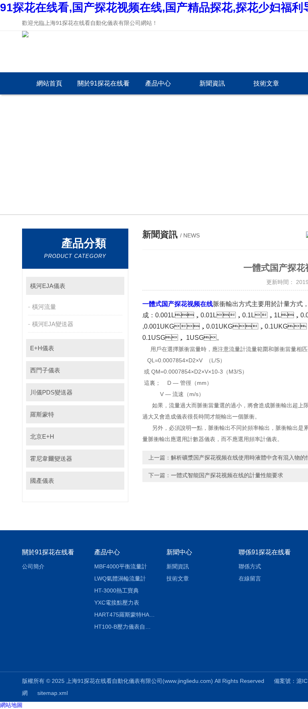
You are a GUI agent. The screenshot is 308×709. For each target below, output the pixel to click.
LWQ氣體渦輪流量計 (120, 578)
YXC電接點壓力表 (116, 602)
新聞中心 (179, 552)
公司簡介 (33, 566)
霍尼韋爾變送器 (51, 458)
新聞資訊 (212, 83)
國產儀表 (42, 480)
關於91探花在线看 (103, 83)
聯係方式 (250, 566)
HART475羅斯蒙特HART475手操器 (124, 614)
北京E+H (42, 436)
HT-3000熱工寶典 (116, 590)
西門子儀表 (45, 370)
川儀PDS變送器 (51, 392)
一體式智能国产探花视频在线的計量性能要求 (227, 475)
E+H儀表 (42, 348)
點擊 (114, 286)
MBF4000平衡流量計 (120, 566)
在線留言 (250, 578)
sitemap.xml (52, 693)
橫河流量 (44, 306)
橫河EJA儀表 (47, 285)
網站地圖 (11, 705)
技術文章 (266, 83)
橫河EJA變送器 (52, 324)
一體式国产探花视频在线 (177, 303)
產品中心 (158, 83)
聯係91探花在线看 (265, 552)
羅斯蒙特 (42, 414)
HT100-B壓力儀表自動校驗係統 (124, 626)
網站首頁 (49, 83)
